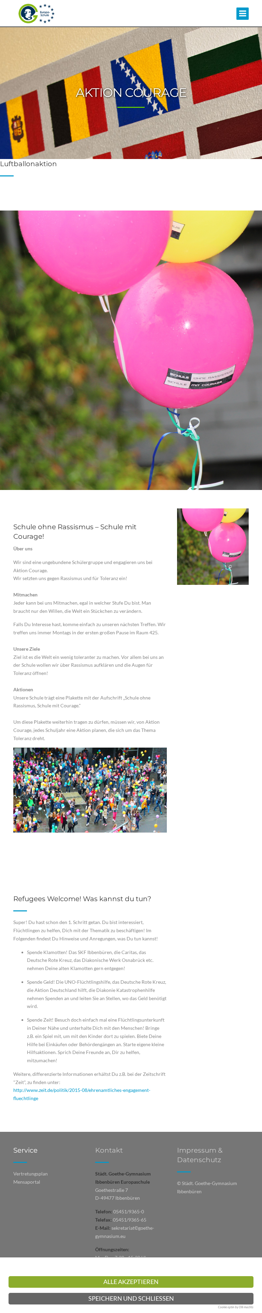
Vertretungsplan (30, 1174)
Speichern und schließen (131, 1298)
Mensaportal (26, 1182)
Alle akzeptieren (131, 1281)
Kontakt (109, 1150)
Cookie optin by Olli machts (235, 1307)
